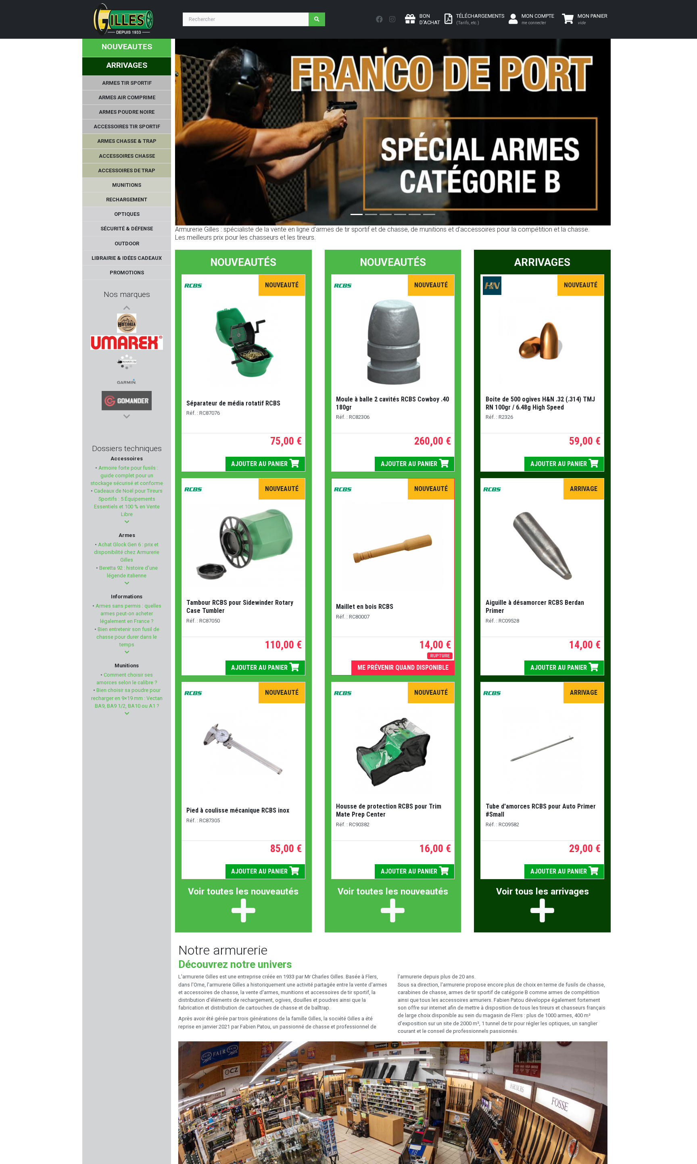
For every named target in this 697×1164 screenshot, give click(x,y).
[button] (127, 522)
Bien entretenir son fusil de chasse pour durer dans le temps (127, 637)
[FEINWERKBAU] (126, 362)
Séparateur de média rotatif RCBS (233, 403)
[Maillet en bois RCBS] (393, 546)
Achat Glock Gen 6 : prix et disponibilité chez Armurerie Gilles (126, 552)
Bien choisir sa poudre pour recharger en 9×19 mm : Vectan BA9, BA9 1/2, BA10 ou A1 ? (127, 697)
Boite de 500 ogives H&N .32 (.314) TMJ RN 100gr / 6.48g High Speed (540, 403)
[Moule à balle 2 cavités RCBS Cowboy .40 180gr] (393, 342)
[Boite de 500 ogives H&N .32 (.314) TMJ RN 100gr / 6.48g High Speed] (542, 342)
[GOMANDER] (127, 400)
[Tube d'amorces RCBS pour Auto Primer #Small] (542, 749)
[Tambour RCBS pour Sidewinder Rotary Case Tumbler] (243, 546)
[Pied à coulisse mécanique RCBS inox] (243, 749)
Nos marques (127, 294)
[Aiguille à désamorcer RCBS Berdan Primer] (542, 546)
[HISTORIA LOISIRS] (126, 323)
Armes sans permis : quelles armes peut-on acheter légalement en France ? (127, 613)
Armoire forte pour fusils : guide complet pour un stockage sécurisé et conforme (126, 475)
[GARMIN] (126, 381)
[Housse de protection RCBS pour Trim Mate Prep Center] (393, 749)
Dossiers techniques (127, 448)
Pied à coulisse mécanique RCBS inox (237, 810)
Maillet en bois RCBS (364, 606)
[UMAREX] (126, 342)
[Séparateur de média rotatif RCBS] (243, 342)
